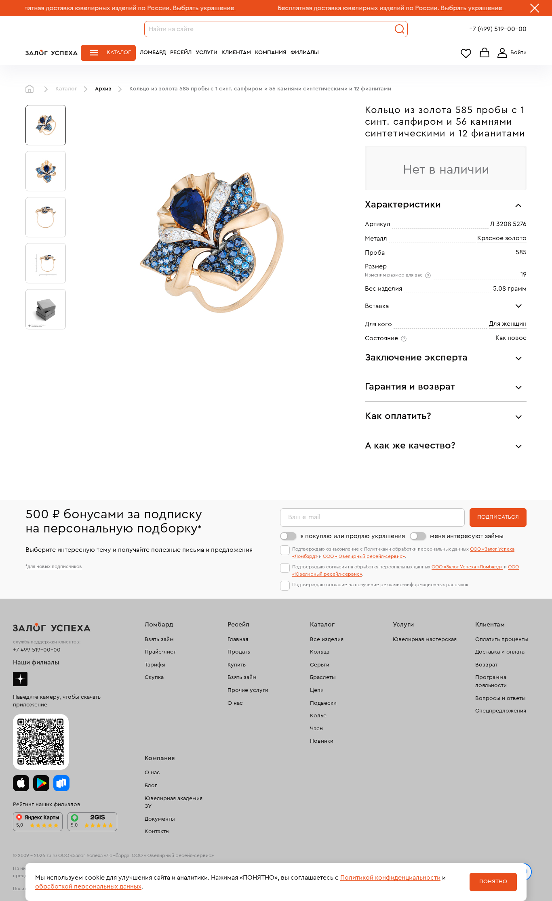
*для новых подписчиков (53, 566)
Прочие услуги (248, 690)
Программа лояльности (491, 681)
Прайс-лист (160, 652)
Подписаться (498, 517)
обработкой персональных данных (88, 886)
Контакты (157, 831)
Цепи (317, 690)
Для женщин (508, 324)
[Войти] (510, 53)
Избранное (466, 53)
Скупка (154, 677)
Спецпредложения (500, 711)
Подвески (323, 703)
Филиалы (305, 52)
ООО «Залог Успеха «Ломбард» (467, 566)
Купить (237, 665)
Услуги (206, 52)
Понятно (493, 881)
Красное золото (502, 238)
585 (521, 252)
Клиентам (236, 52)
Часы (317, 728)
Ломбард (153, 52)
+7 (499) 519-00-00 (498, 29)
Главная (31, 89)
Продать (239, 652)
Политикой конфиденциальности (390, 877)
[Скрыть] (535, 9)
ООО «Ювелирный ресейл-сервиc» (364, 556)
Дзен (20, 679)
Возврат (486, 665)
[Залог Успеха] (51, 52)
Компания (271, 52)
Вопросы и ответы (500, 698)
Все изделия (326, 639)
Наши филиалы (36, 662)
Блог (151, 785)
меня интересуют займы (467, 536)
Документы (160, 819)
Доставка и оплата (500, 652)
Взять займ (159, 639)
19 (523, 274)
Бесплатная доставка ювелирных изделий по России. (331, 8)
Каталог (119, 52)
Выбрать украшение (177, 8)
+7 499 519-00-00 (37, 650)
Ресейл (181, 52)
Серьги (319, 665)
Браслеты (323, 677)
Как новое (511, 338)
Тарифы (155, 665)
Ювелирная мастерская (425, 639)
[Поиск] (400, 29)
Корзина (484, 53)
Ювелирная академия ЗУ (173, 802)
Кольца (319, 652)
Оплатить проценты (501, 639)
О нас (235, 703)
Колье (318, 716)
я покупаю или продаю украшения (352, 536)
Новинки (321, 741)
